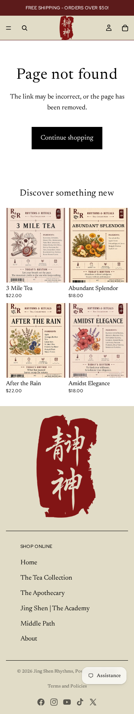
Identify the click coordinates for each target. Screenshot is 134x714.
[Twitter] (93, 702)
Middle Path (37, 624)
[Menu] (8, 28)
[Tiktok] (80, 702)
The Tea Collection (46, 578)
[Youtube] (67, 702)
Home (28, 562)
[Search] (24, 28)
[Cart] (125, 28)
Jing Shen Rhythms (53, 671)
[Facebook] (40, 702)
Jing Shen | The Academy (55, 608)
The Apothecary (42, 593)
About (28, 639)
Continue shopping (67, 138)
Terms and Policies (67, 686)
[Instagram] (54, 702)
